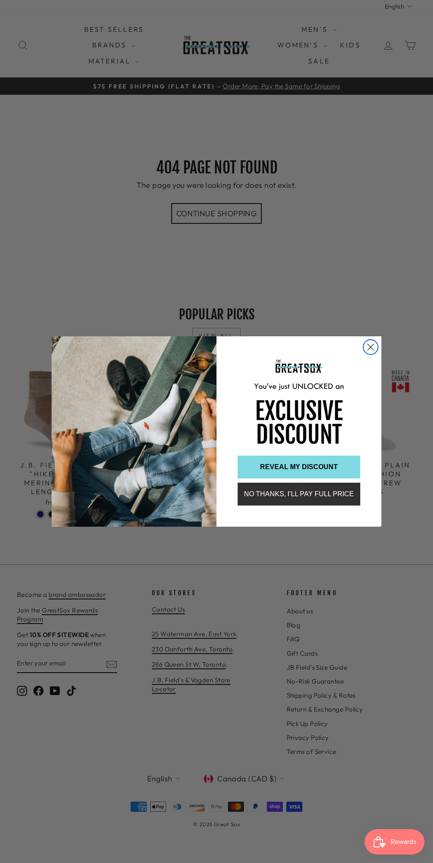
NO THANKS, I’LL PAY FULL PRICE (299, 493)
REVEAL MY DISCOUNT (299, 466)
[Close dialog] (370, 347)
